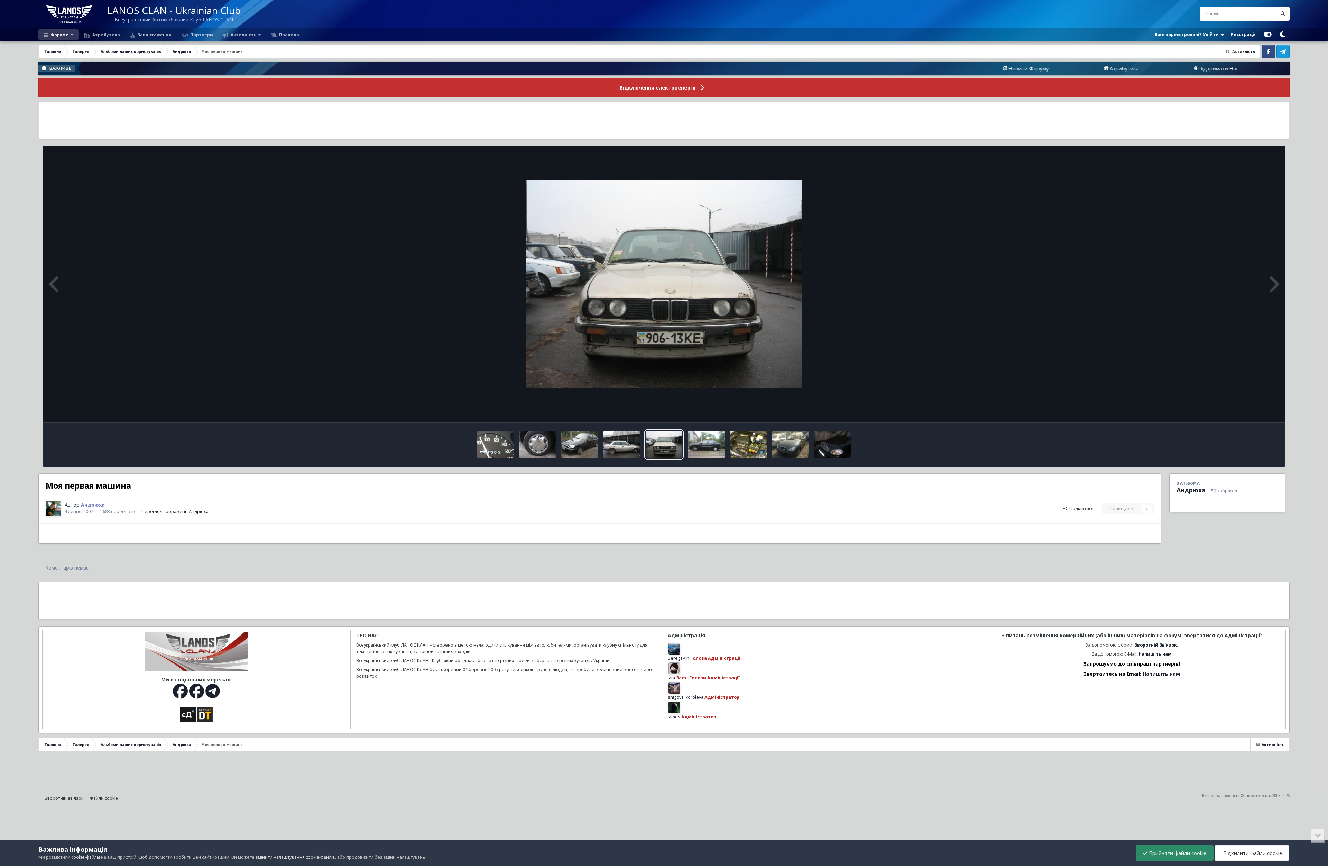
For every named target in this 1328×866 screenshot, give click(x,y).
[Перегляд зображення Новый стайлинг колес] (706, 444)
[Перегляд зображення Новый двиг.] (748, 444)
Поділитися (1080, 508)
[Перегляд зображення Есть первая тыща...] (495, 444)
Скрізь (1261, 13)
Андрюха (1191, 490)
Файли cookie (104, 798)
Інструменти (1256, 410)
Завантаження (154, 34)
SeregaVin (678, 658)
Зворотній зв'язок (64, 798)
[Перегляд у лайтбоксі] (664, 284)
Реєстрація (1244, 34)
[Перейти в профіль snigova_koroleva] (674, 688)
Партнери (201, 34)
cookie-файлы (85, 857)
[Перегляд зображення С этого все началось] (790, 444)
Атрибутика (105, 34)
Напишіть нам (1155, 654)
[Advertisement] (664, 120)
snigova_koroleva (685, 697)
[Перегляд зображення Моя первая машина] (664, 444)
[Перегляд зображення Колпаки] (537, 444)
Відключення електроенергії (658, 87)
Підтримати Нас (1150, 68)
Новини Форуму (960, 68)
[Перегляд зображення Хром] (579, 444)
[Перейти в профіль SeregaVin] (674, 649)
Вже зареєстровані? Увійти (1188, 34)
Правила (288, 34)
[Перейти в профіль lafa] (674, 668)
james (674, 717)
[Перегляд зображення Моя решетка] (832, 444)
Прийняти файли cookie (1176, 853)
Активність (243, 34)
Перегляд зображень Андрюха (175, 512)
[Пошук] (1283, 14)
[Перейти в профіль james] (674, 707)
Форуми (59, 34)
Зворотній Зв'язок (1155, 645)
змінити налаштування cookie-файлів (295, 857)
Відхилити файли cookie (1252, 853)
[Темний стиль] (1282, 34)
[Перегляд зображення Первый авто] (621, 444)
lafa (671, 678)
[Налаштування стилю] (1267, 34)
